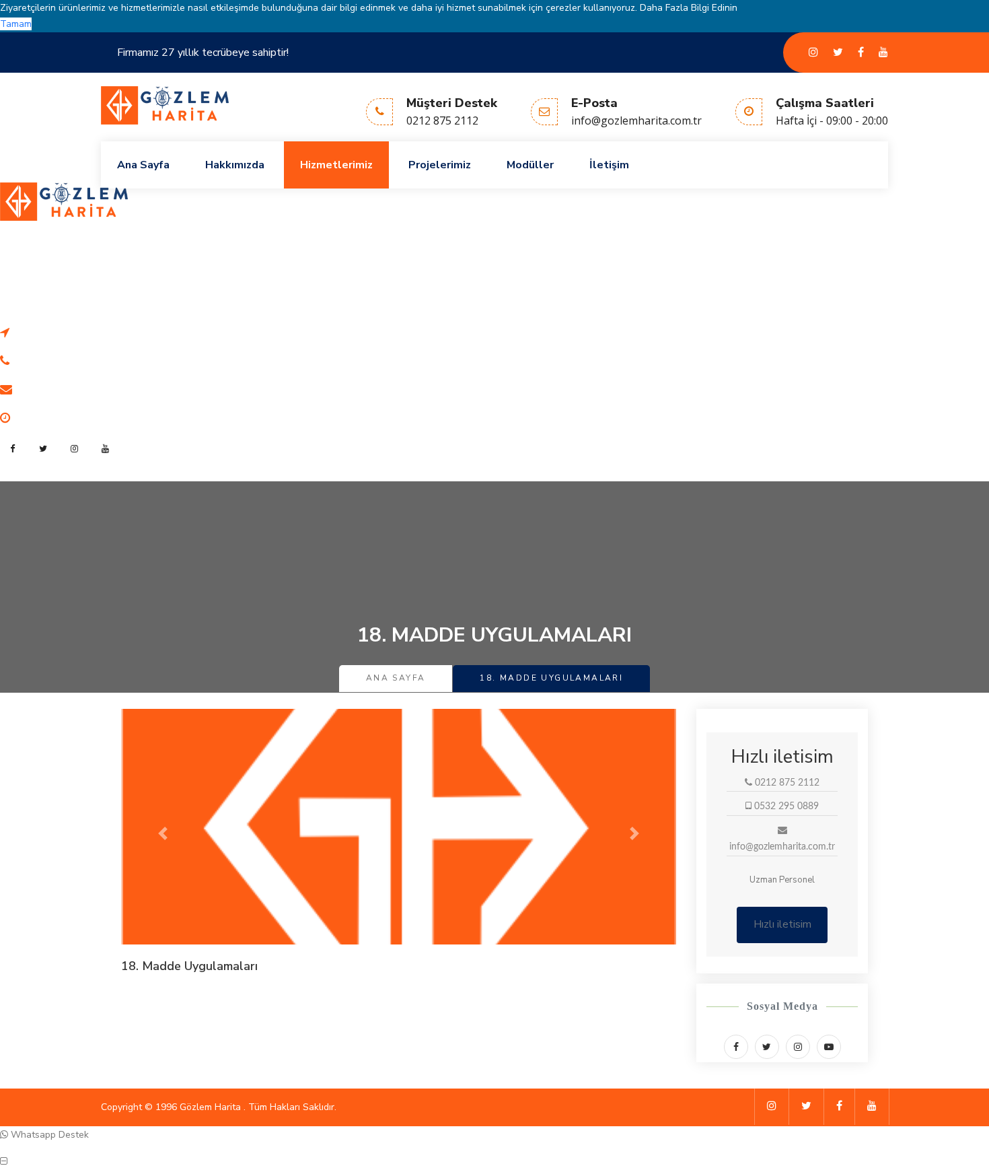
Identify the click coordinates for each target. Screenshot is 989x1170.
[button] (163, 833)
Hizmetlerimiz (336, 165)
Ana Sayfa (143, 165)
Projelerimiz (439, 165)
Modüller (530, 165)
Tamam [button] (16, 24)
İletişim (609, 165)
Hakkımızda (234, 165)
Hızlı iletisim (782, 924)
